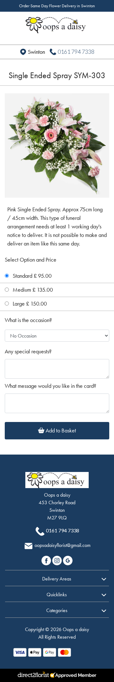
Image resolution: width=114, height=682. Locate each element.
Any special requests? (28, 351)
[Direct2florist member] (57, 675)
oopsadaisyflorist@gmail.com (63, 545)
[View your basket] (102, 23)
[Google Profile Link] (68, 560)
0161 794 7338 (76, 51)
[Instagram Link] (57, 560)
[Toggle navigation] (12, 23)
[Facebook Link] (46, 560)
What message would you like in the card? (50, 385)
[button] (57, 578)
